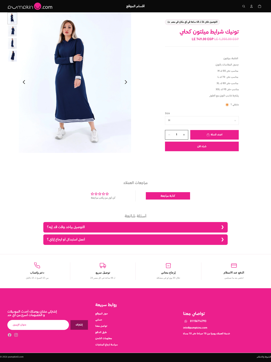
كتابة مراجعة (168, 195)
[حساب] (251, 6)
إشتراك (79, 324)
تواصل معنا (101, 326)
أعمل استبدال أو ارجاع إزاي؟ (66, 239)
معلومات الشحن (103, 338)
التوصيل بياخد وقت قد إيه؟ (66, 227)
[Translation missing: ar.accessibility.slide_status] (12, 18)
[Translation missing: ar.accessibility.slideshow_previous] (23, 83)
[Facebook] (9, 334)
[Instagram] (16, 334)
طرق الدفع (101, 332)
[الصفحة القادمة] (127, 83)
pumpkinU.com (16, 357)
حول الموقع (101, 313)
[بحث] (244, 6)
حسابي (98, 319)
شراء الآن (201, 146)
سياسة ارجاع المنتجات (106, 344)
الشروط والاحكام (264, 357)
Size (167, 113)
